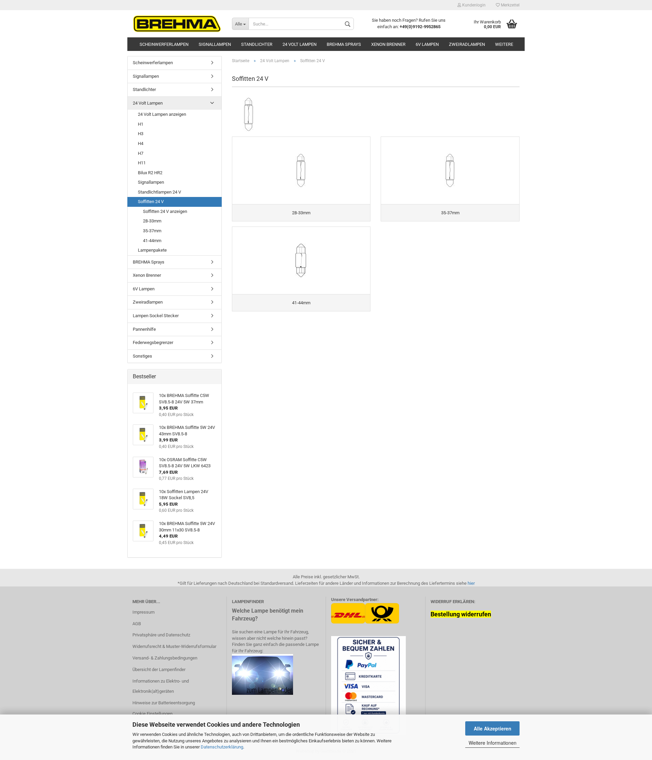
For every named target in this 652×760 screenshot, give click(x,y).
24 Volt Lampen (299, 44)
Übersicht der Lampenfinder (158, 669)
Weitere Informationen (493, 742)
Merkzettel (510, 5)
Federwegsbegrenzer (153, 342)
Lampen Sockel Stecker (156, 315)
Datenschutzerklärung (222, 746)
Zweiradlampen (467, 44)
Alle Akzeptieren (492, 728)
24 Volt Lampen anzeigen (162, 114)
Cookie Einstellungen (152, 713)
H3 (140, 133)
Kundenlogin (473, 5)
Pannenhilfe (144, 329)
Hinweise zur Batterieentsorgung (163, 702)
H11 (142, 162)
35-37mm (152, 230)
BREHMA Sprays (344, 44)
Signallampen (215, 44)
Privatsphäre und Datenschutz (161, 634)
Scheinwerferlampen (164, 44)
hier (471, 583)
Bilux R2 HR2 (150, 172)
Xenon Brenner (388, 44)
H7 (140, 153)
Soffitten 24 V (151, 201)
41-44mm (152, 240)
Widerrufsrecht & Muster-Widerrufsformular (174, 646)
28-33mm (152, 220)
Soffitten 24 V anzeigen (165, 211)
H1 (140, 124)
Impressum (143, 612)
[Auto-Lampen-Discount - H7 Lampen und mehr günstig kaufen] (177, 23)
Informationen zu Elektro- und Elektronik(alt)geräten (160, 686)
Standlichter (256, 44)
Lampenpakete (152, 250)
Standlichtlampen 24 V (159, 192)
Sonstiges (142, 356)
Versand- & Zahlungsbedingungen (164, 658)
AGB (136, 623)
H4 (140, 143)
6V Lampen (427, 44)
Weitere (504, 44)
